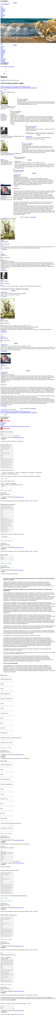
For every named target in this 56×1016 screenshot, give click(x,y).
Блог (2, 6)
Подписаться (3, 1011)
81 (7, 197)
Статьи (2, 7)
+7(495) (5, 4)
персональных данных (18, 437)
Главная (2, 46)
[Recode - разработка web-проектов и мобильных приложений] (5, 421)
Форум (2, 14)
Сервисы (3, 11)
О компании (3, 58)
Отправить (3, 438)
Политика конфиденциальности (22, 426)
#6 (13, 169)
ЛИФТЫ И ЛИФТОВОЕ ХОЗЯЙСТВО (28, 87)
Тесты (2, 57)
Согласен (13, 999)
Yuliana (2, 184)
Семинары (3, 9)
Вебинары (3, 10)
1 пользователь (32, 217)
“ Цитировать (4, 249)
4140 (8, 106)
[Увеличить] (4, 104)
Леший (2, 93)
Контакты (3, 60)
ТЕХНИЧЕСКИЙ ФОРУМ (11, 87)
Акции (2, 16)
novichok (3, 114)
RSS (2, 90)
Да (25, 99)
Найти (15, 2)
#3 (26, 125)
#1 (17, 98)
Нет (27, 99)
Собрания (3, 15)
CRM (2, 12)
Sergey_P (3, 159)
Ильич (2, 126)
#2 (10, 110)
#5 (14, 156)
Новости (3, 54)
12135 (8, 136)
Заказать (3, 571)
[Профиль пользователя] (4, 133)
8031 (8, 162)
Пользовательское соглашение (8, 426)
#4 (22, 142)
